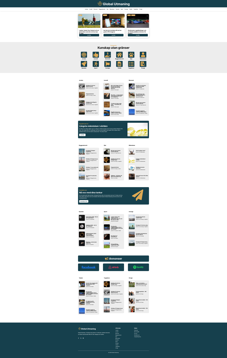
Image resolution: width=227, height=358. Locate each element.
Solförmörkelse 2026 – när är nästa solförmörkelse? (91, 234)
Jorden (86, 9)
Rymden (117, 9)
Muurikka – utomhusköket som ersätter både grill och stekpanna (117, 95)
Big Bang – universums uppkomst (91, 242)
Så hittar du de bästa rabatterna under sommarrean (141, 86)
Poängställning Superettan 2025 (115, 245)
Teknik (130, 9)
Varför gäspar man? (140, 150)
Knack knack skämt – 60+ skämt (142, 309)
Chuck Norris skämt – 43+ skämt (142, 300)
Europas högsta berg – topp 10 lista (91, 111)
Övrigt (140, 9)
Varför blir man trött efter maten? (142, 176)
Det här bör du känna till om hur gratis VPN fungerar (91, 284)
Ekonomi (96, 9)
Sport (122, 9)
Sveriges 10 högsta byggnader (90, 151)
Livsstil (90, 9)
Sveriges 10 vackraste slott (91, 176)
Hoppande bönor (90, 93)
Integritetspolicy (137, 336)
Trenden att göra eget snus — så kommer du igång (116, 104)
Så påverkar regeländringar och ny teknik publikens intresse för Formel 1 (137, 32)
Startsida (136, 330)
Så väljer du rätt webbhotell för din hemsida (90, 302)
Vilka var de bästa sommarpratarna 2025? (141, 284)
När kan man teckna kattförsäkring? (140, 103)
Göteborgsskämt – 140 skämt (141, 292)
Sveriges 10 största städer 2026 (140, 217)
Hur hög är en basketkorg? (114, 236)
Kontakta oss (137, 335)
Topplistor (136, 9)
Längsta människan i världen (141, 159)
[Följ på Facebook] (78, 338)
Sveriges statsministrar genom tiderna (141, 234)
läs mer (89, 35)
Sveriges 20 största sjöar (142, 225)
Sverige (126, 9)
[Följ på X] (81, 338)
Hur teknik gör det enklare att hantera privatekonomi (140, 95)
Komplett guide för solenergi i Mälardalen (141, 111)
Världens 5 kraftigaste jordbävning (91, 103)
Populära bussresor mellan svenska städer (116, 112)
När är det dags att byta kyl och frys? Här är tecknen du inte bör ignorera (116, 87)
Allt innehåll (136, 331)
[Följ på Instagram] (83, 338)
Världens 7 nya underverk (92, 167)
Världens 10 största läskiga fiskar (115, 159)
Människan (112, 9)
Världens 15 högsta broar (92, 159)
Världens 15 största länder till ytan (90, 86)
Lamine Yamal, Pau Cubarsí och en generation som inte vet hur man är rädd (89, 32)
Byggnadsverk (102, 9)
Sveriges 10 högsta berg (141, 241)
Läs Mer (82, 134)
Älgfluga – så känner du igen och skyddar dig (116, 176)
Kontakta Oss (83, 201)
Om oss (135, 333)
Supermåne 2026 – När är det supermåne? (92, 217)
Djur (107, 9)
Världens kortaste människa (140, 168)
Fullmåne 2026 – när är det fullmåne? (91, 226)
